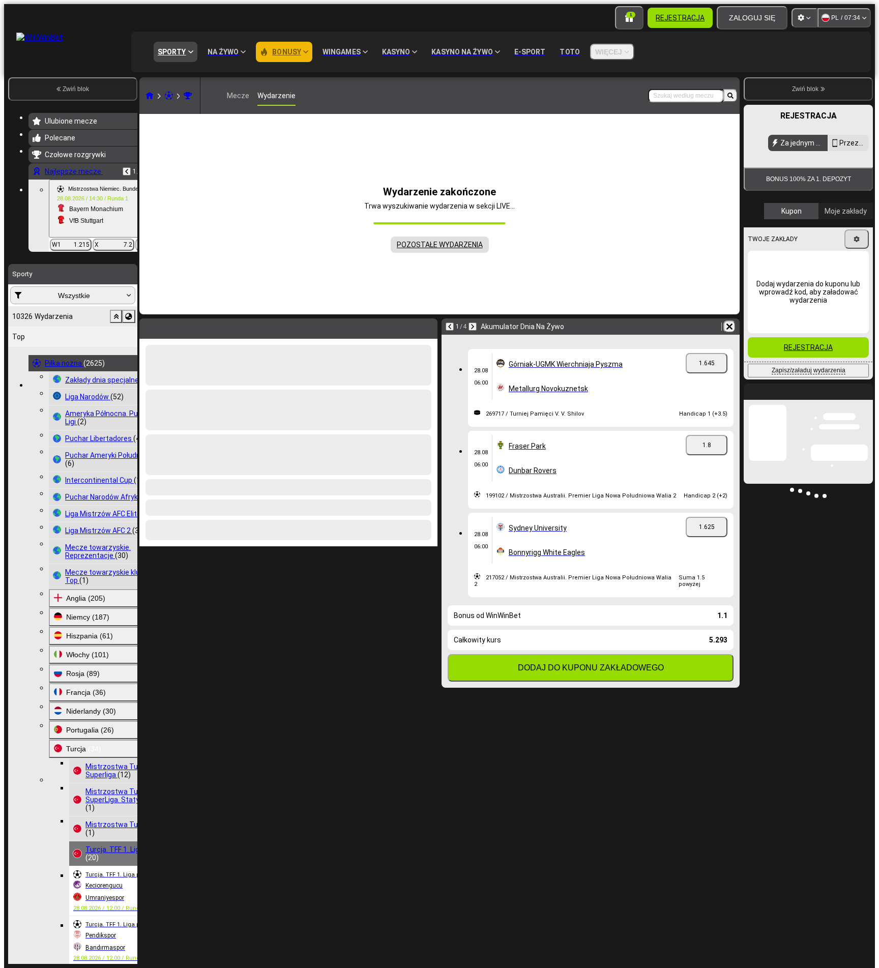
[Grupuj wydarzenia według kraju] (128, 316)
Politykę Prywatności (787, 246)
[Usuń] (729, 326)
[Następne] (472, 326)
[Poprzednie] (127, 171)
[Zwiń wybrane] (116, 316)
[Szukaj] (730, 95)
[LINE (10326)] (149, 95)
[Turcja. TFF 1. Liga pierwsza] (188, 95)
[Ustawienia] (804, 17)
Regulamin (852, 240)
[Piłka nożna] (169, 95)
